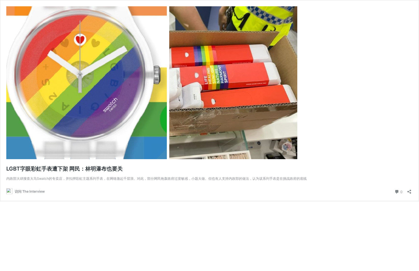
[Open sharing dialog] (409, 190)
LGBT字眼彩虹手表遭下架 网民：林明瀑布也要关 (64, 168)
